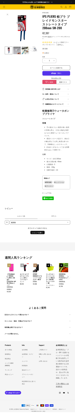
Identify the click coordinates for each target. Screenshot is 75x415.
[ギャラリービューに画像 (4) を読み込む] (34, 50)
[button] (4, 7)
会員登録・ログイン (27, 355)
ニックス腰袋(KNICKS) (9, 364)
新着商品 (8, 354)
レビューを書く (37, 232)
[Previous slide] (7, 277)
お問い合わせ (43, 361)
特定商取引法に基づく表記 (29, 382)
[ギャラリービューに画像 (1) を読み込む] (8, 50)
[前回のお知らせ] (4, 2)
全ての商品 (8, 350)
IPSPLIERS (48, 182)
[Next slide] (68, 277)
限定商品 (8, 359)
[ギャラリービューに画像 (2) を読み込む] (17, 50)
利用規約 (25, 365)
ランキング (8, 370)
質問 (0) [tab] (53, 216)
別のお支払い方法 (56, 78)
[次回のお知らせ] (71, 2)
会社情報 (25, 350)
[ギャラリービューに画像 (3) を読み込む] (25, 50)
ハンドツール (59, 182)
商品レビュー (9, 374)
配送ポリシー (62, 409)
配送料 (49, 36)
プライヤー (49, 186)
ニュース (25, 361)
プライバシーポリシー (27, 375)
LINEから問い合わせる (45, 355)
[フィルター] (7, 222)
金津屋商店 (16, 409)
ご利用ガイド (43, 350)
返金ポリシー (26, 370)
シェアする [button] (47, 193)
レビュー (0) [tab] (21, 216)
